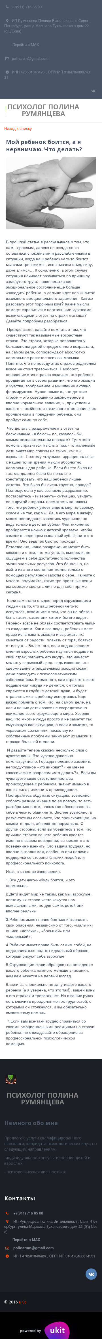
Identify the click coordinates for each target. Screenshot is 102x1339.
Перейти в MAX (25, 44)
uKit (22, 1302)
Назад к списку (18, 128)
